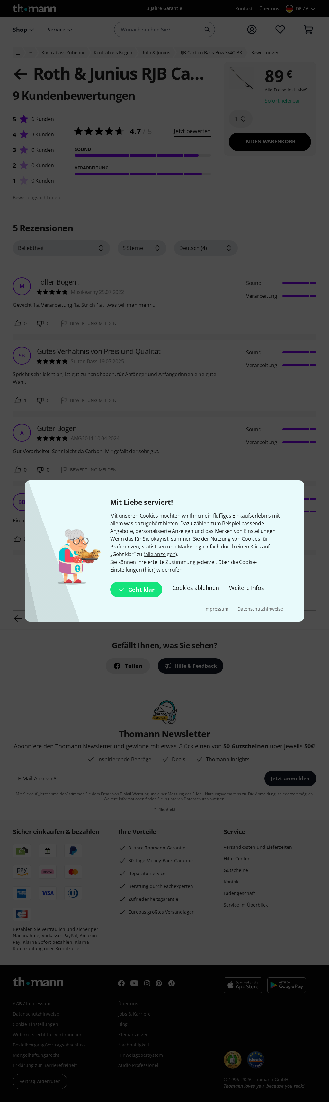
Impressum (217, 609)
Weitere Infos (246, 587)
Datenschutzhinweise (260, 609)
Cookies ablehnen (196, 587)
